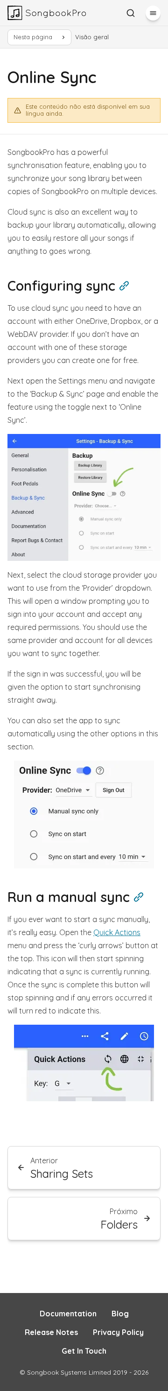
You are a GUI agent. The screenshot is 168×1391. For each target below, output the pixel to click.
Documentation (68, 1313)
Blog (120, 1313)
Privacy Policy (118, 1332)
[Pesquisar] (130, 13)
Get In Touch (84, 1351)
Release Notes (51, 1332)
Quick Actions (116, 932)
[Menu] (153, 13)
